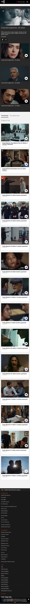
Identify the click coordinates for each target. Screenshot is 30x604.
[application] (15, 302)
